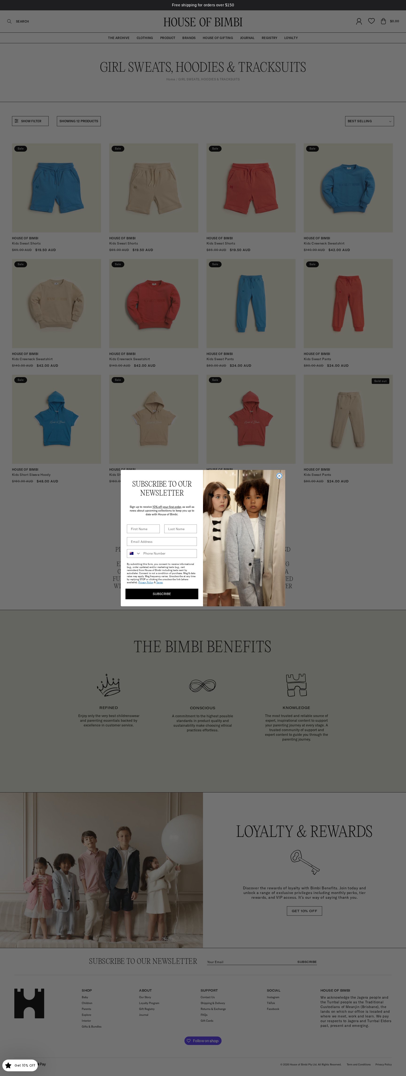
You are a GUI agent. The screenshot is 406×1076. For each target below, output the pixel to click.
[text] (203, 5)
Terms (159, 582)
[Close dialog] (279, 475)
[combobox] (134, 553)
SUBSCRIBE (162, 594)
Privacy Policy (145, 582)
